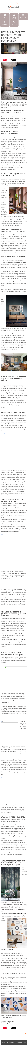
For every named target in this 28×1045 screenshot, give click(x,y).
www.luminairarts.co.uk (6, 715)
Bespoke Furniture (14, 17)
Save (5, 59)
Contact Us (14, 24)
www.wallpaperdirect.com (20, 913)
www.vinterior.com (5, 293)
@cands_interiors (12, 1021)
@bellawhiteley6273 (5, 1023)
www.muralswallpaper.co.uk (7, 949)
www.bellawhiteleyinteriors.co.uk (8, 1019)
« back (25, 1033)
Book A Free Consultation (23, 17)
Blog (5, 18)
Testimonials (4, 24)
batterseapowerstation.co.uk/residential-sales (16, 639)
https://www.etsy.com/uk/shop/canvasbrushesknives (13, 746)
